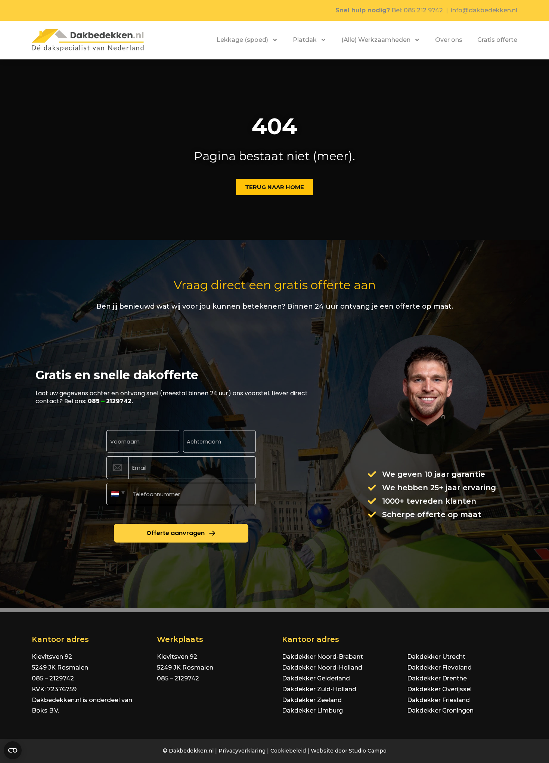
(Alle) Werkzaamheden (375, 39)
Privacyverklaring (242, 750)
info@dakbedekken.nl (484, 10)
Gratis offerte (497, 39)
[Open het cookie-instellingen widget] (13, 750)
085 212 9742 (423, 10)
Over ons (448, 39)
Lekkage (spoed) (242, 39)
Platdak (305, 39)
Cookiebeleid (288, 750)
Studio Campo (368, 750)
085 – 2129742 (53, 678)
